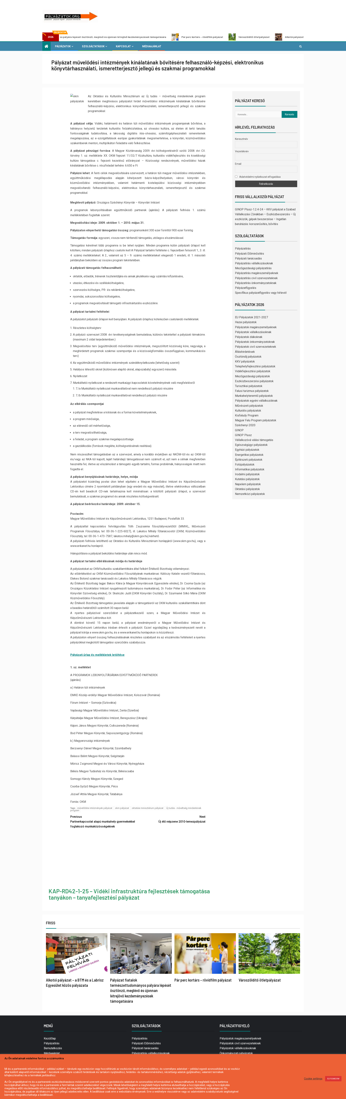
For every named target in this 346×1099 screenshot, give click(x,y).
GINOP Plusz (243, 435)
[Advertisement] (138, 859)
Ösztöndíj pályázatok (248, 356)
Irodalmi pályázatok (247, 474)
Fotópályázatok (244, 464)
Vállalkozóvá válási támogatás (254, 440)
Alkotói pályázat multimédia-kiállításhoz (264, 36)
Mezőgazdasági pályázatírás (253, 268)
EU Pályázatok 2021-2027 (251, 317)
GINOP (239, 430)
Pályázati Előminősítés (249, 253)
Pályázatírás (243, 248)
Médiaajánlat (151, 46)
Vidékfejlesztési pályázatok (252, 371)
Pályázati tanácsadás (248, 258)
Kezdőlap (50, 1038)
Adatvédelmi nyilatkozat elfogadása (260, 176)
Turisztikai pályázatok (248, 386)
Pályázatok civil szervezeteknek (255, 346)
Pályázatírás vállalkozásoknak (254, 263)
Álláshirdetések (245, 351)
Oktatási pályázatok (247, 489)
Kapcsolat (123, 46)
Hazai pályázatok (246, 322)
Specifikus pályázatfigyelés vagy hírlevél (261, 292)
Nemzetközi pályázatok (250, 494)
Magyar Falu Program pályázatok (255, 420)
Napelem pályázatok (248, 484)
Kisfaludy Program (246, 415)
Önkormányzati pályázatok (236, 1053)
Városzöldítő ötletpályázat (210, 36)
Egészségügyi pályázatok (251, 445)
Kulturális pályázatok (248, 410)
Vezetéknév (242, 151)
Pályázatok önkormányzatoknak (255, 342)
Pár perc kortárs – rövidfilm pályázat (159, 36)
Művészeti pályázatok (249, 405)
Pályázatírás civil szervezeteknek (256, 278)
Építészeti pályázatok (248, 459)
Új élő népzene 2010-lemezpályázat (181, 819)
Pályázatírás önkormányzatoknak (255, 283)
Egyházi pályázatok (247, 449)
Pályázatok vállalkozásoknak (253, 332)
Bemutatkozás (53, 1048)
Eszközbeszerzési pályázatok (254, 381)
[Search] (300, 46)
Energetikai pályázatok (249, 454)
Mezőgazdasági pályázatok (252, 376)
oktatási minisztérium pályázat (147, 808)
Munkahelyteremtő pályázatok (254, 395)
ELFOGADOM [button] (333, 1079)
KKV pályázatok (245, 361)
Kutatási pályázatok (247, 479)
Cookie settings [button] (313, 1078)
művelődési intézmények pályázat (94, 808)
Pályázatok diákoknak (248, 337)
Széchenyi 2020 (245, 425)
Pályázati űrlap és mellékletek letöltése (97, 655)
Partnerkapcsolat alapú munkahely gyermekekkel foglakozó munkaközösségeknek (102, 821)
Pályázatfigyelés (245, 288)
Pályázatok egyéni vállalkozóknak (256, 400)
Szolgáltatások (93, 46)
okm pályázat (122, 808)
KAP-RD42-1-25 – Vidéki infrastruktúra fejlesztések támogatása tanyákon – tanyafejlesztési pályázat (129, 894)
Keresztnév (241, 138)
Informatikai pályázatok (249, 469)
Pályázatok (63, 46)
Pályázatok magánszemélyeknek (256, 327)
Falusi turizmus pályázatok (252, 391)
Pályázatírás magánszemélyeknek (256, 273)
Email (238, 163)
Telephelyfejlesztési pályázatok (255, 366)
